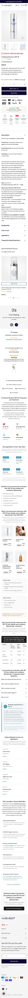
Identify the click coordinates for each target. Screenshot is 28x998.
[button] (2, 5)
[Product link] (14, 268)
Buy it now (14, 93)
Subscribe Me (14, 961)
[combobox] (18, 5)
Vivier (4, 878)
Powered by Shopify (18, 994)
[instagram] (3, 989)
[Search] (24, 5)
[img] (14, 350)
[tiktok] (6, 989)
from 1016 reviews (14, 352)
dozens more (16, 878)
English (6, 924)
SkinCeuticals (17, 876)
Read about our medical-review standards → (13, 723)
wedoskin (9, 994)
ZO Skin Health (8, 876)
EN (18, 5)
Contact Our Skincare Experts (14, 908)
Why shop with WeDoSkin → (14, 884)
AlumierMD (8, 878)
